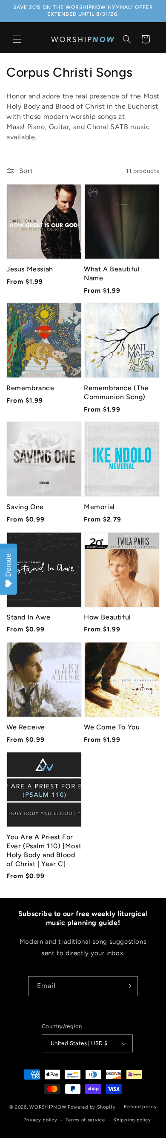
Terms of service (85, 1120)
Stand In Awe (28, 617)
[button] (17, 39)
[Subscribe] (128, 986)
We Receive (25, 727)
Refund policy (140, 1106)
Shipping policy (132, 1120)
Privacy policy (40, 1120)
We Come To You (112, 727)
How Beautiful (107, 617)
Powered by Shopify (92, 1107)
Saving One (25, 507)
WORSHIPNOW (47, 1107)
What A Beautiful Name (112, 273)
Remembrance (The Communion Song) (116, 392)
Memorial (99, 507)
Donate (8, 565)
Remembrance (30, 388)
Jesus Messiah (29, 269)
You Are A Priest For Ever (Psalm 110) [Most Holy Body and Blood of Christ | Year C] (43, 850)
